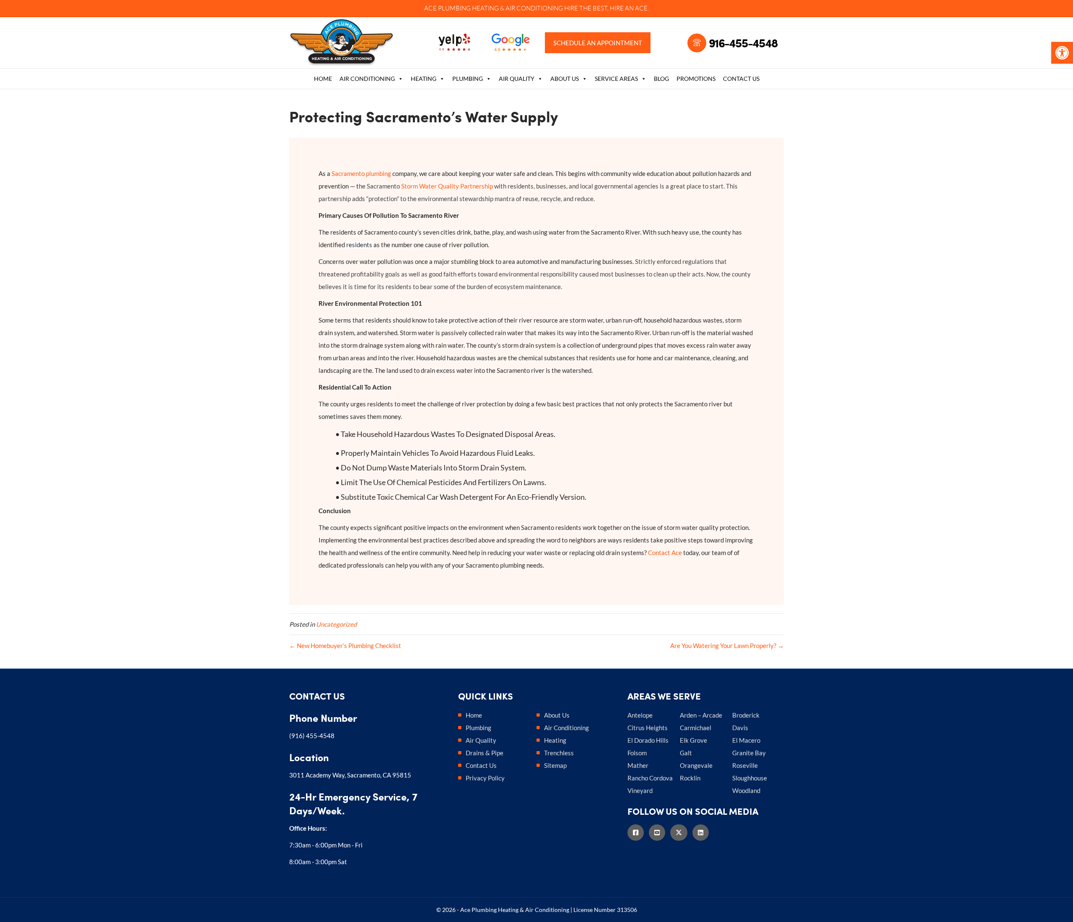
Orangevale (696, 765)
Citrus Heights (647, 727)
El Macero (746, 740)
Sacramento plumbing (361, 173)
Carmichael (695, 727)
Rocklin (690, 778)
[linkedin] (703, 832)
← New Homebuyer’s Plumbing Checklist (345, 645)
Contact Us (741, 78)
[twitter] (681, 832)
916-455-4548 (743, 42)
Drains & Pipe (484, 753)
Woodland (746, 790)
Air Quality (516, 78)
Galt (686, 753)
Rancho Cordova (650, 778)
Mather (637, 765)
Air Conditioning (367, 78)
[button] (1062, 53)
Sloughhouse (749, 778)
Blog (661, 78)
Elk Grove (693, 740)
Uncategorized (336, 624)
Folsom (637, 753)
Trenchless (559, 753)
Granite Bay (749, 753)
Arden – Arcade (701, 715)
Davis (740, 727)
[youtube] (659, 832)
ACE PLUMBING (447, 8)
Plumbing (467, 78)
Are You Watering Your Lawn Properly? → (727, 645)
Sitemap (555, 765)
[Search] (778, 79)
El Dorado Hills (648, 740)
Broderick (745, 715)
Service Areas (616, 78)
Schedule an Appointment (597, 42)
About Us (564, 78)
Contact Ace (665, 552)
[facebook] (638, 832)
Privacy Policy (485, 778)
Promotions (695, 78)
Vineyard (640, 790)
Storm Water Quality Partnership (447, 186)
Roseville (745, 765)
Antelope (640, 715)
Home (323, 78)
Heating (423, 78)
